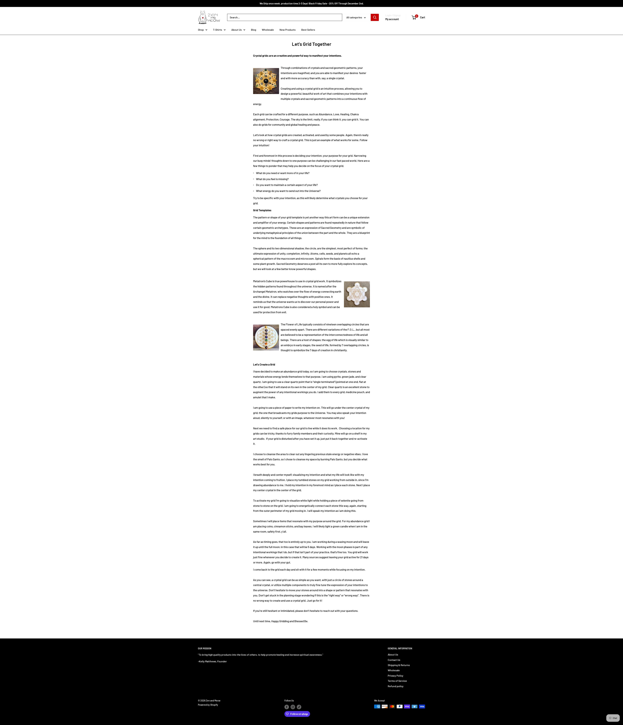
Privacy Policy (395, 675)
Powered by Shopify (208, 704)
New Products (288, 29)
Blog (253, 29)
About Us (236, 29)
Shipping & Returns (399, 665)
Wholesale (268, 29)
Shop (201, 29)
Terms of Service (397, 680)
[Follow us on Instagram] (293, 707)
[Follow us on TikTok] (299, 707)
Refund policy (395, 686)
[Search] (375, 17)
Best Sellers (308, 29)
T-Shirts (217, 29)
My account (392, 19)
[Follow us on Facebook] (286, 707)
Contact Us (394, 659)
